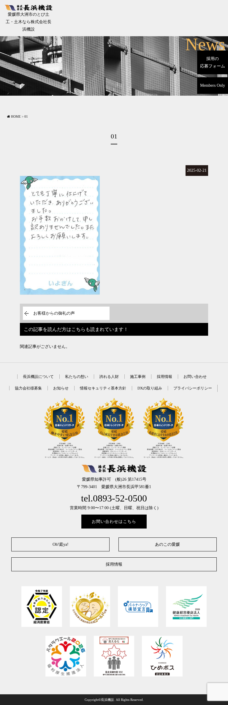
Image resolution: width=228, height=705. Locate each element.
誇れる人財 (109, 376)
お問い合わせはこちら (114, 521)
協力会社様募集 (28, 388)
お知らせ (61, 388)
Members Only (212, 85)
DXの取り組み (149, 388)
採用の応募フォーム (212, 62)
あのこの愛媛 (167, 544)
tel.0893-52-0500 (114, 498)
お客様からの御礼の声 (54, 313)
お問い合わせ (195, 376)
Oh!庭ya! (61, 544)
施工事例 (137, 376)
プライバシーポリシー (192, 388)
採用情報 (164, 376)
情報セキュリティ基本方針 (103, 388)
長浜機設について (38, 376)
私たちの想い (76, 376)
